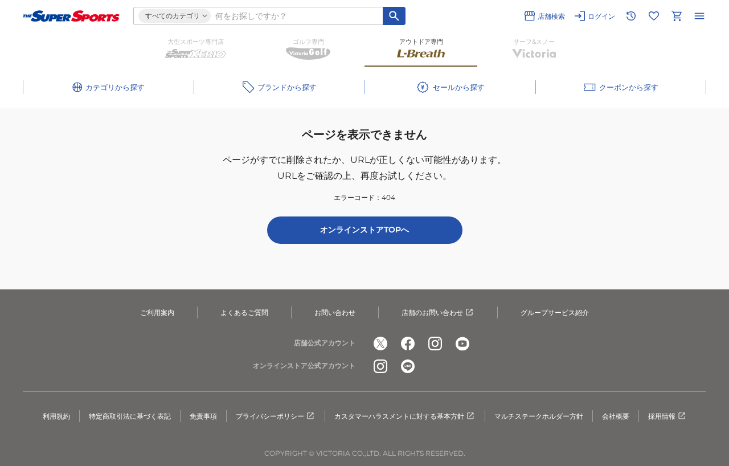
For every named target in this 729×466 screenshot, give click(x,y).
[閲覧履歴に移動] (631, 16)
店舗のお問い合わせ (432, 312)
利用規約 (56, 416)
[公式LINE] (408, 366)
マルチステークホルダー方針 (538, 416)
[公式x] (380, 343)
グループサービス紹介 (555, 312)
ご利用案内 (157, 312)
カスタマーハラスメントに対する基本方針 (399, 416)
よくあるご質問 (244, 312)
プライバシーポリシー (270, 416)
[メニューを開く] (699, 16)
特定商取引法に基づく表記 (130, 416)
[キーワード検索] (394, 16)
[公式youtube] (462, 343)
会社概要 (615, 416)
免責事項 (203, 416)
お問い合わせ (334, 312)
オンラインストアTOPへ (364, 229)
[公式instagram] (435, 343)
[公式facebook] (408, 343)
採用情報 (661, 416)
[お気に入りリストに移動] (654, 16)
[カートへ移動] (676, 16)
